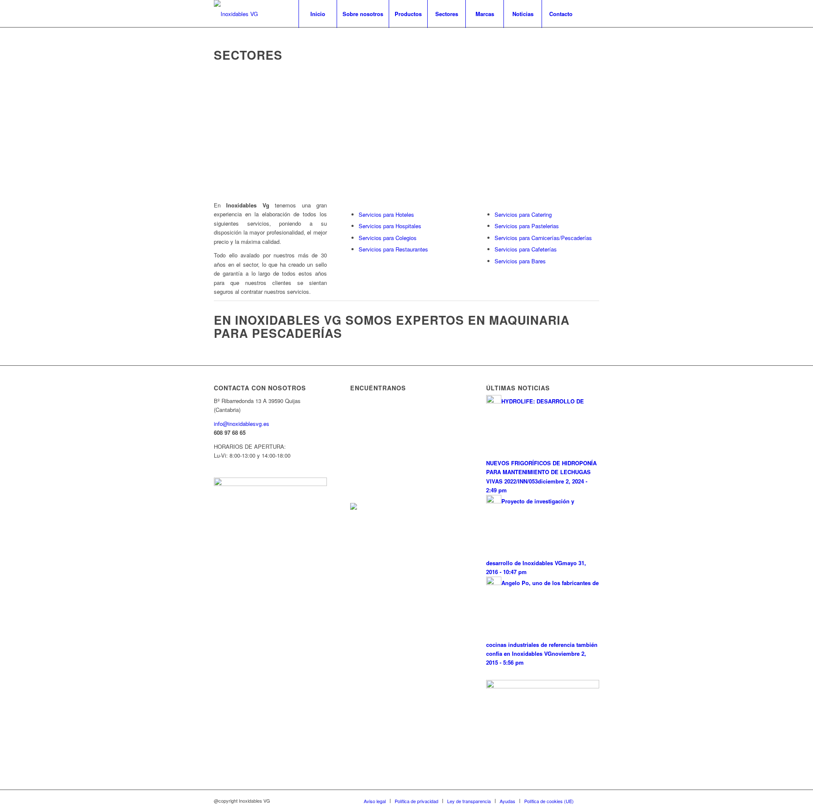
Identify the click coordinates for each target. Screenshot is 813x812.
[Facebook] (592, 13)
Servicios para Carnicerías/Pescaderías (543, 238)
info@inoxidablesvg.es (241, 424)
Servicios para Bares (520, 261)
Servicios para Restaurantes (393, 249)
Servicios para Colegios (388, 238)
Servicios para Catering (523, 214)
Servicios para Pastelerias (527, 226)
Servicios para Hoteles (386, 214)
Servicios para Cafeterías (526, 249)
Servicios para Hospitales (390, 226)
